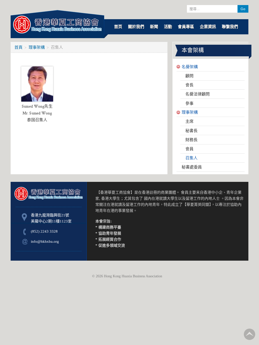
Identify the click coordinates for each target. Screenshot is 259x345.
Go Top (249, 334)
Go (243, 9)
